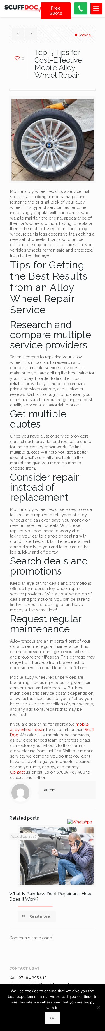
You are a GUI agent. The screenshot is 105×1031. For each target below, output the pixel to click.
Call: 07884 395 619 (28, 977)
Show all (85, 35)
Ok (52, 1018)
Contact (17, 772)
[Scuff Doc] (24, 8)
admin (49, 790)
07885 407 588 (70, 772)
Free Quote (55, 11)
